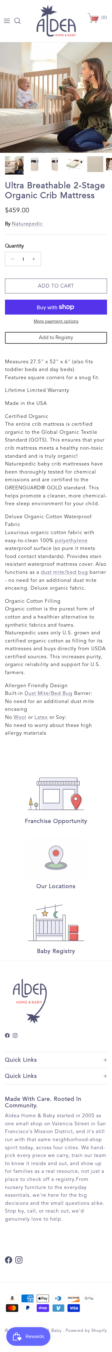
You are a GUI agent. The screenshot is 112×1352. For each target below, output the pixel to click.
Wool (20, 717)
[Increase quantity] (35, 259)
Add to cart (56, 286)
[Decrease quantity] (10, 259)
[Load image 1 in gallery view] (56, 97)
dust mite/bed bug (64, 572)
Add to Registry (56, 337)
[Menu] (7, 21)
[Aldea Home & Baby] (56, 21)
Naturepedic (27, 224)
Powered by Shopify (86, 1330)
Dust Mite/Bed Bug (48, 693)
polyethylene (71, 541)
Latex (41, 717)
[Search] (20, 21)
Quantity (14, 246)
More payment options (56, 321)
